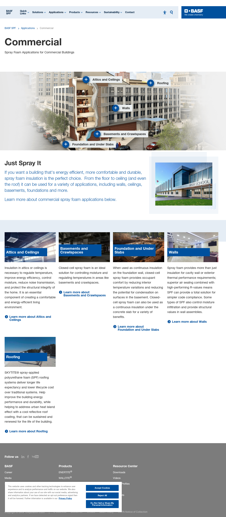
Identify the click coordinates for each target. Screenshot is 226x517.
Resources (92, 12)
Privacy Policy (65, 498)
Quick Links (23, 12)
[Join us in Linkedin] (24, 457)
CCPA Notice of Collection (132, 511)
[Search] (172, 12)
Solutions (37, 12)
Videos (117, 478)
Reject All (102, 495)
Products (74, 12)
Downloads (119, 472)
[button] (102, 79)
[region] (63, 496)
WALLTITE (65, 478)
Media (8, 478)
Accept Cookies (102, 488)
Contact (130, 12)
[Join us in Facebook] (29, 457)
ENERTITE (65, 472)
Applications (56, 12)
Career (8, 472)
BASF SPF (9, 12)
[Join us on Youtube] (37, 457)
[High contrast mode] (165, 12)
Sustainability (111, 12)
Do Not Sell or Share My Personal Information (102, 504)
